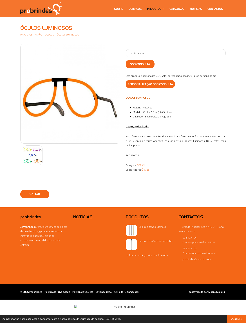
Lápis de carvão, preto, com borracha (148, 255)
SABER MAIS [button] (113, 318)
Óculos (49, 34)
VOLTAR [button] (35, 194)
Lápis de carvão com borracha (155, 241)
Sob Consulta (140, 64)
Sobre (118, 8)
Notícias (196, 8)
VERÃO (38, 34)
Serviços (135, 8)
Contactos (215, 8)
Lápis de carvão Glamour (152, 226)
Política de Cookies (82, 292)
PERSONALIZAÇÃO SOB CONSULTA (150, 84)
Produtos (26, 34)
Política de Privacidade (57, 292)
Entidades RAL (104, 292)
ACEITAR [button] (236, 319)
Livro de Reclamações (126, 292)
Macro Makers (216, 292)
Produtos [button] (154, 8)
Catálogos (177, 8)
